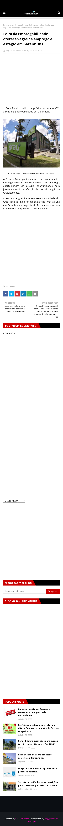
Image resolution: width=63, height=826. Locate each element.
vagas (19, 24)
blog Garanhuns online (15, 50)
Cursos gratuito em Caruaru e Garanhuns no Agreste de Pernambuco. (34, 712)
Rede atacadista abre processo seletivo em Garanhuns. (35, 756)
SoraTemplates (22, 818)
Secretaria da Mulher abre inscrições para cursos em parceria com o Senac (38, 784)
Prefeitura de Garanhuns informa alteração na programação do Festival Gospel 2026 (38, 728)
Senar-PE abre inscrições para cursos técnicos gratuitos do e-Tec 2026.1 (38, 742)
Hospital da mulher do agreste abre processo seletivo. (37, 770)
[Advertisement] (31, 80)
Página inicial (9, 24)
